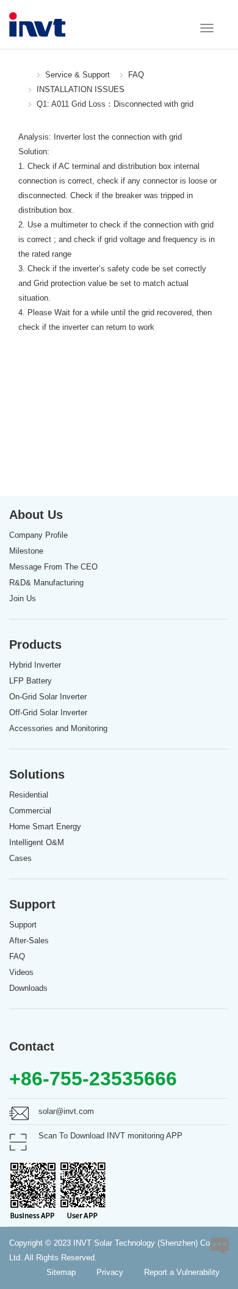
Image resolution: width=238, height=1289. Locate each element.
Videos (21, 972)
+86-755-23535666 (93, 1079)
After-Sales (29, 940)
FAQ (136, 74)
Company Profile (38, 535)
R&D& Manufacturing (46, 582)
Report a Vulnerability (182, 1272)
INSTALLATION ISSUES (80, 89)
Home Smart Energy (45, 826)
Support (23, 924)
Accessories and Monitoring (58, 728)
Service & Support (77, 74)
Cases (20, 858)
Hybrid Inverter (35, 664)
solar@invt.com (66, 1111)
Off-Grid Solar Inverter (48, 712)
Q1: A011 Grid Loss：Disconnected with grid (115, 104)
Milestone (26, 550)
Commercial (30, 810)
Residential (28, 794)
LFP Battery (30, 680)
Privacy (109, 1272)
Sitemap (61, 1272)
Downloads (28, 988)
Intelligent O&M (36, 842)
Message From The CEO (53, 566)
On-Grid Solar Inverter (48, 696)
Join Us (22, 598)
